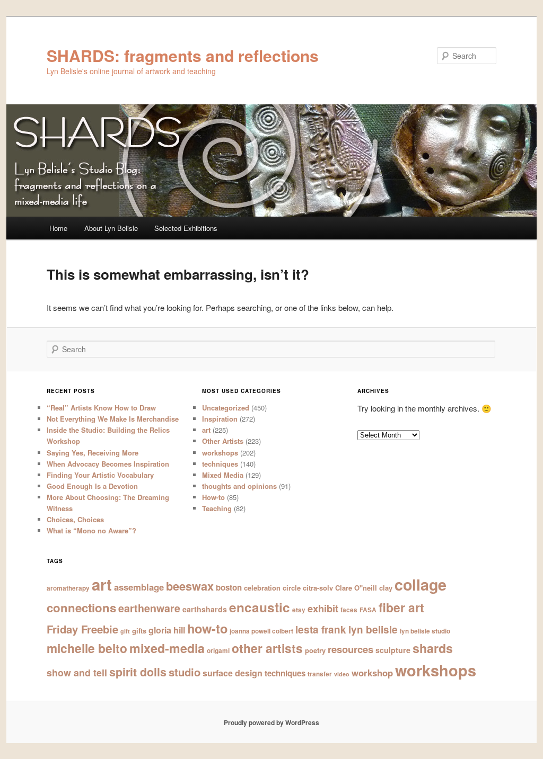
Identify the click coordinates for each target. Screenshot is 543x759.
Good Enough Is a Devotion (92, 486)
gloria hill (166, 630)
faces (348, 609)
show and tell (77, 672)
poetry (315, 650)
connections (81, 607)
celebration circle (272, 588)
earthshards (204, 609)
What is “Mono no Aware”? (91, 530)
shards (433, 648)
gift (125, 631)
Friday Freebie (82, 629)
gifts (139, 631)
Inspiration (220, 419)
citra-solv (318, 588)
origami (218, 650)
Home (58, 228)
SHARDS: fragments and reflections (183, 55)
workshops (220, 453)
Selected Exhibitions (185, 228)
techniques (220, 464)
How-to (213, 497)
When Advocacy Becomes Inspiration (108, 464)
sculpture (392, 650)
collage (420, 584)
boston (229, 587)
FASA (368, 609)
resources (350, 649)
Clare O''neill (356, 588)
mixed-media (167, 648)
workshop (372, 672)
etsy (298, 609)
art (206, 430)
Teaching (217, 508)
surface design (232, 673)
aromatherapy (68, 588)
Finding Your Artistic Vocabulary (100, 475)
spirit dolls (138, 672)
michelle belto (87, 648)
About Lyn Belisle (111, 228)
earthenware (149, 608)
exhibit (323, 608)
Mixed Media (222, 475)
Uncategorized (225, 408)
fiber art (401, 607)
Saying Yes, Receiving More (92, 453)
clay (385, 588)
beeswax (190, 586)
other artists (267, 648)
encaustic (259, 607)
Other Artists (222, 441)
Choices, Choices (75, 519)
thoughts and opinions (239, 486)
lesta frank (320, 629)
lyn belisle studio (425, 631)
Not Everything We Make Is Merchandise (113, 419)
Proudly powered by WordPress (271, 722)
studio (184, 672)
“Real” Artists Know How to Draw (101, 408)
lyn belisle (373, 629)
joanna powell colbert (261, 631)
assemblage (139, 587)
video (341, 674)
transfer (320, 673)
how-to (207, 628)
